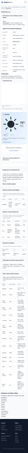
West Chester (4, 413)
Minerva (4, 346)
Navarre (4, 361)
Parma (3, 407)
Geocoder (3, 438)
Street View (4, 440)
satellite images (18, 108)
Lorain (3, 409)
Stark (9, 24)
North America (8, 7)
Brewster (4, 357)
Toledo (3, 402)
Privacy (17, 440)
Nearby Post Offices (8, 243)
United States (15, 7)
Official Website (14, 150)
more (4, 280)
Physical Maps (18, 425)
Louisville (4, 320)
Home (2, 7)
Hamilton (3, 414)
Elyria (8, 237)
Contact (17, 442)
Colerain (3, 416)
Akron (3, 404)
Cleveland (3, 399)
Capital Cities (4, 429)
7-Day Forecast (7, 142)
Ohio (21, 7)
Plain (3, 366)
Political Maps (18, 427)
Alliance (9, 225)
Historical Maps (18, 429)
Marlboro (4, 338)
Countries (3, 425)
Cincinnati (3, 401)
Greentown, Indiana (8, 264)
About (16, 436)
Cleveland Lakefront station (9, 231)
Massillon (4, 288)
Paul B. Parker (7, 179)
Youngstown (4, 411)
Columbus (4, 397)
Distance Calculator (5, 436)
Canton (4, 315)
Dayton (3, 406)
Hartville (4, 352)
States (2, 427)
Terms (16, 438)
